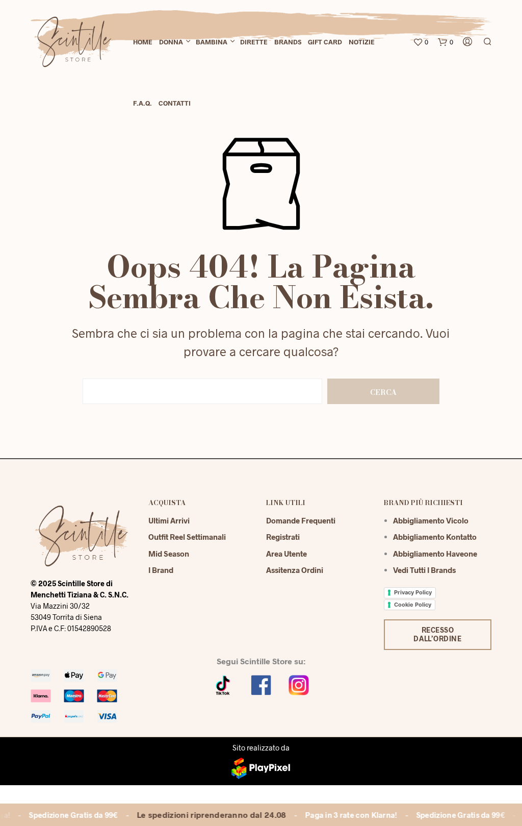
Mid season (168, 553)
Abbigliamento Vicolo (430, 520)
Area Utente (286, 553)
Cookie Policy (412, 604)
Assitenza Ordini (294, 569)
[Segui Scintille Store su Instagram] (299, 684)
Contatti (175, 103)
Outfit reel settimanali (187, 536)
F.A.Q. (142, 103)
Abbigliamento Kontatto (435, 536)
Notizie (362, 42)
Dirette (254, 42)
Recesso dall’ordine (437, 634)
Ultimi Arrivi (169, 520)
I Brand (160, 569)
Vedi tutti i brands (424, 569)
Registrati (283, 536)
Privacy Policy (413, 592)
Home (142, 42)
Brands (287, 42)
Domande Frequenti (300, 520)
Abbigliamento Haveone (435, 553)
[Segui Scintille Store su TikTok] (223, 684)
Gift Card (325, 42)
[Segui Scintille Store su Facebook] (261, 684)
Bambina (211, 42)
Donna (171, 42)
